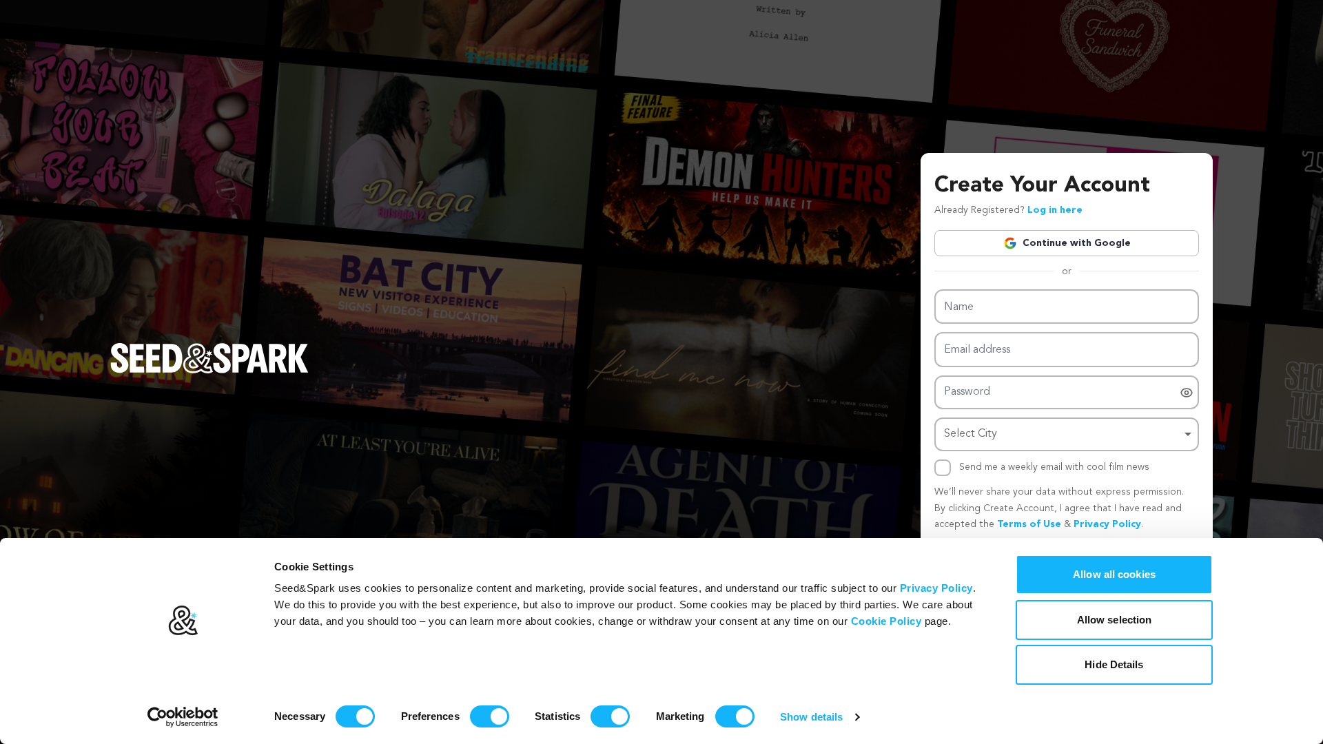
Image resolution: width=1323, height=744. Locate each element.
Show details (811, 717)
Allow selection (1114, 620)
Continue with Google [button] (1077, 243)
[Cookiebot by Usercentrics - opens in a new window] (183, 717)
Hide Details (1114, 664)
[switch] (489, 716)
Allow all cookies (1114, 574)
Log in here (1055, 210)
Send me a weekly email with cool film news (1054, 467)
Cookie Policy (886, 621)
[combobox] (1066, 434)
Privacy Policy (936, 588)
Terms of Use (1029, 524)
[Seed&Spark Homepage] (209, 372)
